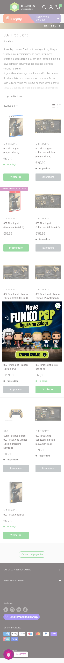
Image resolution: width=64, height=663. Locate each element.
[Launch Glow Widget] (8, 654)
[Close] (58, 305)
